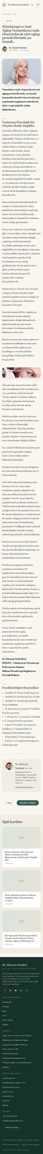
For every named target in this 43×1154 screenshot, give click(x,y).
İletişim (5, 1025)
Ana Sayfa (6, 14)
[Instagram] (10, 990)
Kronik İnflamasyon (10, 1054)
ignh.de (5, 1105)
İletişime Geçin (12, 1127)
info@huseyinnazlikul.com (12, 1121)
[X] (26, 990)
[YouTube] (15, 990)
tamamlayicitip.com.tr (11, 1087)
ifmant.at (6, 1101)
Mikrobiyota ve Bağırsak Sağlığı (15, 1040)
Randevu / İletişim (28, 803)
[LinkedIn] (21, 990)
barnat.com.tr (7, 1092)
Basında (5, 1067)
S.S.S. (4, 1015)
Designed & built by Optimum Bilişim (15, 1150)
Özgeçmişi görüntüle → (25, 787)
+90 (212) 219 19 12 (9, 1116)
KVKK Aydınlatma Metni (10, 1145)
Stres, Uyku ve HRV (10, 1049)
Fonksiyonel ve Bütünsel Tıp (13, 1058)
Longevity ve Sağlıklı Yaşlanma (14, 1045)
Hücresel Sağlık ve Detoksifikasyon (16, 1063)
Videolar (5, 1007)
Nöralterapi (6, 1002)
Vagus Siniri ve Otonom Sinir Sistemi (16, 1036)
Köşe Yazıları (7, 1020)
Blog (14, 14)
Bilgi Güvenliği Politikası (31, 1145)
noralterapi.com (8, 1078)
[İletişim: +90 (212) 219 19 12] (32, 4)
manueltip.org (7, 1096)
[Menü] (38, 4)
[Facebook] (4, 990)
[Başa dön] (37, 1149)
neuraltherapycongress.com (13, 1083)
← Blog (8, 803)
